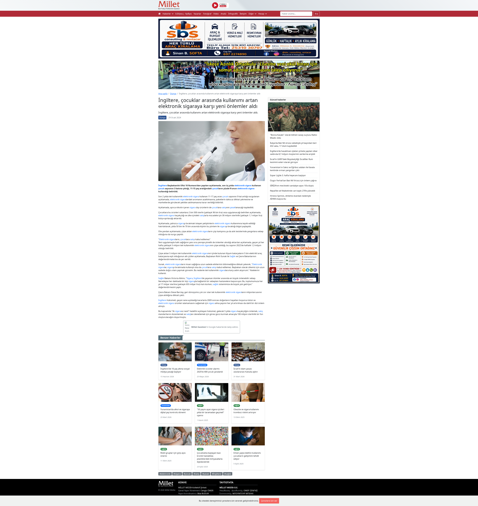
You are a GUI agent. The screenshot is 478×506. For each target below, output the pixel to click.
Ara (316, 13)
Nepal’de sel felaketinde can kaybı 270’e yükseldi (292, 190)
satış (224, 207)
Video (216, 13)
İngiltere (162, 185)
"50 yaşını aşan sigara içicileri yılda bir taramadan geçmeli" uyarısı (210, 412)
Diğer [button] (251, 13)
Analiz (223, 13)
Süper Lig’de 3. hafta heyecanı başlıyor (288, 175)
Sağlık (232, 256)
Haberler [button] (167, 13)
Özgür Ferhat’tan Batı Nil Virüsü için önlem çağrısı (293, 180)
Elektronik (164, 239)
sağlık (215, 284)
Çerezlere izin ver (269, 500)
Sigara (190, 278)
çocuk (161, 188)
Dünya (173, 93)
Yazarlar (197, 13)
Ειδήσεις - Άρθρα (183, 13)
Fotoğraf (207, 13)
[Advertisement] (294, 305)
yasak (232, 207)
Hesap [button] (261, 13)
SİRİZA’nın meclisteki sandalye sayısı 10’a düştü (292, 185)
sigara (248, 185)
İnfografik (233, 13)
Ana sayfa (162, 93)
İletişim (243, 13)
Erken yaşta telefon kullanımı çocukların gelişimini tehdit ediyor (247, 456)
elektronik (239, 185)
